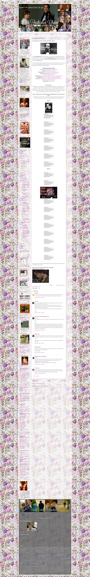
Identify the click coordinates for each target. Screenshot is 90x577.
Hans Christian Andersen (24, 443)
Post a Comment (36, 376)
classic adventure (22, 552)
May (23, 173)
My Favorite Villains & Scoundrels (23, 430)
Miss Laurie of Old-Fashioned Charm (41, 316)
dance (50, 552)
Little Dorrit (28, 560)
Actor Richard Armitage (24, 378)
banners (49, 548)
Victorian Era (46, 571)
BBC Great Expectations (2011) (26, 223)
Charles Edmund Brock (23, 442)
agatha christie (57, 547)
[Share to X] (34, 288)
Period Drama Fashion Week (30, 565)
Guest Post (67, 557)
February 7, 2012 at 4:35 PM (39, 364)
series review (65, 568)
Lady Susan (58, 559)
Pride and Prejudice (23, 566)
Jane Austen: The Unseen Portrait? (25, 228)
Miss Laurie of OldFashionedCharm (24, 69)
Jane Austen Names (23, 349)
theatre (53, 570)
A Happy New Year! (25, 240)
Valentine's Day (35, 571)
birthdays (22, 550)
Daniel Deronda (59, 552)
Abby (35, 301)
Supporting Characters (38, 569)
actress (45, 547)
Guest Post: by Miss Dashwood (51, 76)
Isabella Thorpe (22, 423)
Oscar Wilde (42, 563)
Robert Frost (22, 446)
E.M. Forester (52, 553)
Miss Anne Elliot (22, 426)
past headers (60, 563)
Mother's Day (42, 562)
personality (49, 565)
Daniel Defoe (54, 552)
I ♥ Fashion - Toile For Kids (24, 472)
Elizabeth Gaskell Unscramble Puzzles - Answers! (26, 219)
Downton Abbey (46, 553)
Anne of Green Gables (65, 547)
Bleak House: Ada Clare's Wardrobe (24, 457)
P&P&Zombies (52, 563)
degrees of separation (28, 553)
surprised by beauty (47, 569)
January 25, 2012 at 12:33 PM (39, 312)
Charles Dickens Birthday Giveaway (48, 79)
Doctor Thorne (36, 553)
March (23, 177)
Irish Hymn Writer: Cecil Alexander (24, 407)
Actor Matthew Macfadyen (24, 377)
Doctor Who (41, 553)
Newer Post (35, 380)
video (50, 571)
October (23, 165)
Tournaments (29, 571)
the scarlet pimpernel (37, 570)
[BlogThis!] (33, 288)
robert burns (56, 566)
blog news (62, 285)
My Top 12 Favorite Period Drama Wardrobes (24, 467)
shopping (24, 569)
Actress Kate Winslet (23, 384)
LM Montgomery (40, 560)
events (39, 286)
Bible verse (63, 548)
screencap (49, 568)
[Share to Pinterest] (36, 288)
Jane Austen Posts (48, 32)
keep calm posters (52, 559)
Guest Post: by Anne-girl (48, 74)
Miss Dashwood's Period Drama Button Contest (26, 211)
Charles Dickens (38, 56)
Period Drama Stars (23, 352)
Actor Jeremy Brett (23, 375)
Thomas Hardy (57, 570)
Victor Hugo (41, 571)
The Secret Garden (44, 570)
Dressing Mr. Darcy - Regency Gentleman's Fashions (25, 464)
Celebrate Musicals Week (31, 551)
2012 (22, 160)
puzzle (30, 566)
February (23, 178)
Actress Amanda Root (23, 380)
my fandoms (59, 562)
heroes (37, 558)
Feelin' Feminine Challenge (50, 555)
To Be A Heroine (68, 570)
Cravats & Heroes (23, 475)
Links (59, 32)
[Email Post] (39, 288)
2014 (22, 156)
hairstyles (21, 558)
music (46, 562)
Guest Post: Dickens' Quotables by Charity (51, 72)
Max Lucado (24, 562)
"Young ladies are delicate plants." (25, 225)
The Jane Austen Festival (24, 570)
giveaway (54, 557)
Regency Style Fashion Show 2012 (24, 462)
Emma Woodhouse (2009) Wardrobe (24, 469)
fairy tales (34, 555)
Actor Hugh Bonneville (23, 374)
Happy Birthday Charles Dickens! (51, 73)
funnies (36, 556)
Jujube (36, 293)
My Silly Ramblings (66, 562)
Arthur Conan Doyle (37, 548)
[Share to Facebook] (35, 288)
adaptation (51, 547)
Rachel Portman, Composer (24, 410)
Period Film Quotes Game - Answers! (25, 206)
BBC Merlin (53, 548)
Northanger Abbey (35, 563)
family (38, 555)
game (40, 557)
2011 (22, 243)
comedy (27, 552)
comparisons (32, 552)
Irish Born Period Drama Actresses (24, 390)
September (24, 166)
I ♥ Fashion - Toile (23, 471)
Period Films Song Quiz (26, 187)
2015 (22, 155)
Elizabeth (36, 334)
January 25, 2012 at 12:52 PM (39, 330)
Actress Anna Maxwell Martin (25, 383)
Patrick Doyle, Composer (24, 409)
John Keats (21, 445)
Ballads (45, 548)
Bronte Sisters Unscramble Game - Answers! (25, 190)
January (23, 180)
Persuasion (54, 565)
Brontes (60, 550)
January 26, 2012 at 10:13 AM (39, 352)
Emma (67, 553)
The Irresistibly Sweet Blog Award (25, 182)
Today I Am (23, 571)
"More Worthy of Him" (25, 214)
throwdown (63, 570)
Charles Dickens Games (51, 70)
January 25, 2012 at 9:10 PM (39, 343)
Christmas (60, 551)
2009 (22, 246)
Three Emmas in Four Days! (25, 208)
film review (64, 555)
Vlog (60, 571)
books (55, 550)
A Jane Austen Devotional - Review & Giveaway (25, 193)
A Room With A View (23, 547)
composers (36, 552)
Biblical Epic (68, 548)
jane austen (64, 558)
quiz (35, 566)
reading (47, 566)
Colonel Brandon (22, 416)
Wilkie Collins (64, 571)
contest (39, 552)
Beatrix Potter (22, 439)
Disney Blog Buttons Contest (25, 185)
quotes (40, 566)
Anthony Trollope (22, 548)
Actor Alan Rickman (23, 371)
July (22, 170)
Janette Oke (41, 559)
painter (56, 563)
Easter (56, 553)
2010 (22, 245)
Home (48, 380)
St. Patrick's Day (30, 569)
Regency (51, 566)
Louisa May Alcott (48, 560)
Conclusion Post (51, 81)
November (24, 163)
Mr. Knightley (22, 428)
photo (59, 565)
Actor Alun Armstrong (23, 372)
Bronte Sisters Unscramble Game (25, 203)
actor (40, 547)
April (23, 175)
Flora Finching (22, 422)
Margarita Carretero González (40, 356)
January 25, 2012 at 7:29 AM (39, 297)
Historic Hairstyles (23, 452)
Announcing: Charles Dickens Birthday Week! (25, 197)
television (62, 569)
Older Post (62, 380)
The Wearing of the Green (24, 477)
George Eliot (47, 556)
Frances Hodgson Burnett (26, 556)
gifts (51, 556)
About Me (21, 32)
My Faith (55, 562)
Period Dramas (40, 565)
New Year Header (25, 239)
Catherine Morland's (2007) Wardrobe (24, 459)
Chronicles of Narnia (66, 551)
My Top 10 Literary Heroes (24, 433)
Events (42, 32)
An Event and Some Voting (25, 200)
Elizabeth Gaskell (61, 553)
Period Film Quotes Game (25, 216)
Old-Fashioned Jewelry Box (24, 474)
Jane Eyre (36, 559)
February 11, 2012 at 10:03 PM (39, 373)
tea (59, 569)
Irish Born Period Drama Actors (24, 388)
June (23, 172)
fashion (42, 555)
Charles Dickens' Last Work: (51, 78)
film (58, 555)
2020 (22, 151)
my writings (24, 563)
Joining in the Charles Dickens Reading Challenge (25, 236)
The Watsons (49, 570)
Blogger (51, 518)
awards (42, 548)
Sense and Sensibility (57, 568)
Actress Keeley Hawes (23, 386)
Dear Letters (63, 552)
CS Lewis (44, 552)
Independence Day (52, 558)
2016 (22, 153)
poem (64, 565)
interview (57, 558)
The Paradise (31, 570)
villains (54, 571)
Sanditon (34, 568)
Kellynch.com (22, 351)
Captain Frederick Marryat (23, 551)
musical (51, 562)
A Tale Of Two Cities (30, 547)
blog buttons (59, 285)
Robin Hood (22, 568)
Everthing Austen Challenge (27, 555)
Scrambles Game (43, 568)
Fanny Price (22, 420)
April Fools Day (28, 548)
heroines (41, 558)
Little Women (34, 560)
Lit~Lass (36, 368)
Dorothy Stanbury (23, 417)
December (24, 161)
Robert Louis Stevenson (66, 566)
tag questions (55, 569)
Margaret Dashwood (23, 425)
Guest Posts (55, 32)
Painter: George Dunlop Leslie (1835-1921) (25, 401)
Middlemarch (33, 562)
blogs (49, 550)
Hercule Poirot (33, 558)
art (32, 548)
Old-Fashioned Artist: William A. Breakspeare (24, 396)
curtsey (48, 552)
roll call (26, 568)
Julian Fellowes (47, 559)
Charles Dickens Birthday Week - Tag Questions (49, 69)
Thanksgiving (68, 569)
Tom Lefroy (22, 448)
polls (68, 565)
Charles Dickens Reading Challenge (48, 551)
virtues (57, 571)
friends (32, 557)
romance (29, 568)
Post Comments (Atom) (41, 383)
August (23, 168)
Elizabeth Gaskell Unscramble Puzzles (25, 231)
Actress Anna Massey (23, 381)
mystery (28, 563)
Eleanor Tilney (22, 419)
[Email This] (32, 288)
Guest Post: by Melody (51, 77)
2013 (22, 158)
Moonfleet (37, 562)
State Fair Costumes (23, 478)
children (55, 551)
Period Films (27, 32)
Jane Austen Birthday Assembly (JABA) (26, 559)
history (46, 558)
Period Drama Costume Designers (24, 454)
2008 (22, 248)
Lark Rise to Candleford (65, 559)
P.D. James (47, 563)
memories (28, 562)
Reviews (32, 32)
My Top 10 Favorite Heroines (24, 432)
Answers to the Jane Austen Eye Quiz (25, 233)
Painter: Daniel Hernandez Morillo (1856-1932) (24, 398)
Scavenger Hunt (38, 568)
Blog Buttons (37, 32)
